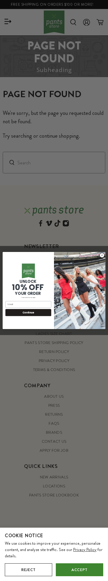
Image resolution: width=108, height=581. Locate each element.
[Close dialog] (102, 255)
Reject (28, 570)
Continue (28, 312)
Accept (79, 570)
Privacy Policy (85, 550)
